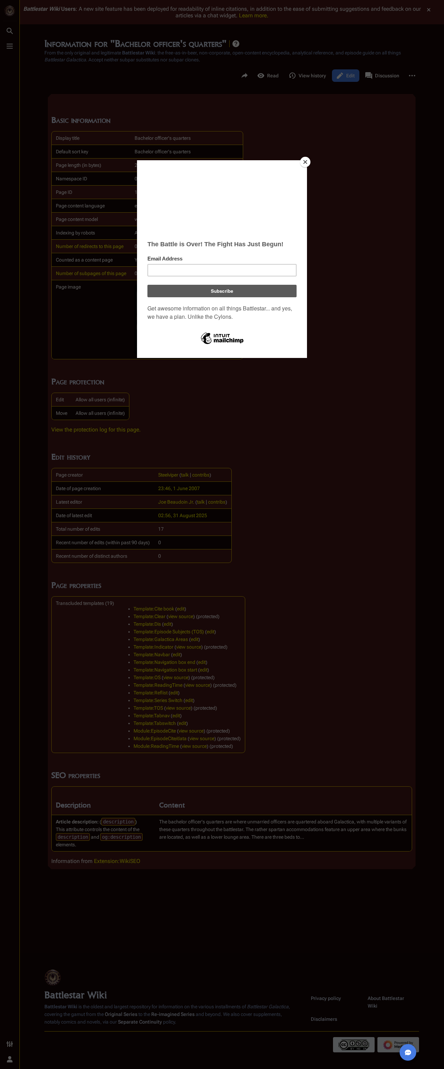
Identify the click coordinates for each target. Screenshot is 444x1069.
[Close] (305, 162)
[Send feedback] (408, 1052)
